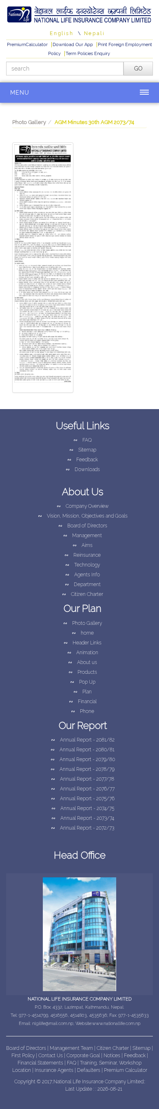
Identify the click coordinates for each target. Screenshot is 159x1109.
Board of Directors (82, 526)
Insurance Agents (55, 1070)
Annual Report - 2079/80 (83, 759)
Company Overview (83, 506)
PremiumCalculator (28, 44)
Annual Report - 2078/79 (83, 769)
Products (82, 672)
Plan (82, 692)
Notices (112, 1055)
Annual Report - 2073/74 (82, 818)
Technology (82, 565)
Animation (82, 652)
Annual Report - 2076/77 (83, 789)
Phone (82, 711)
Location (22, 1070)
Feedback (82, 460)
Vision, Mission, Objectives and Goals (83, 516)
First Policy (23, 1055)
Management (82, 535)
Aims (83, 545)
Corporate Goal (83, 1055)
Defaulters (89, 1070)
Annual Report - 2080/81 (83, 750)
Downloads (83, 469)
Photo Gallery (29, 122)
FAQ (82, 440)
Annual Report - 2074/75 (82, 808)
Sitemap (82, 450)
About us (82, 662)
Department (83, 584)
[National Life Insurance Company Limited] (79, 13)
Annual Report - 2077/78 (82, 779)
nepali (94, 33)
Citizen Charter (82, 594)
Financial (83, 701)
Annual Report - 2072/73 (82, 828)
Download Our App (73, 44)
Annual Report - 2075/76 (83, 798)
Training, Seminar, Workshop (110, 1063)
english (61, 33)
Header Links (83, 643)
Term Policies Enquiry (88, 53)
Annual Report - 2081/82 (83, 740)
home (83, 633)
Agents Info (82, 575)
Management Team (71, 1048)
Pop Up (82, 682)
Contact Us (51, 1055)
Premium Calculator (125, 1070)
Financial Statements (40, 1063)
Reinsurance (82, 555)
